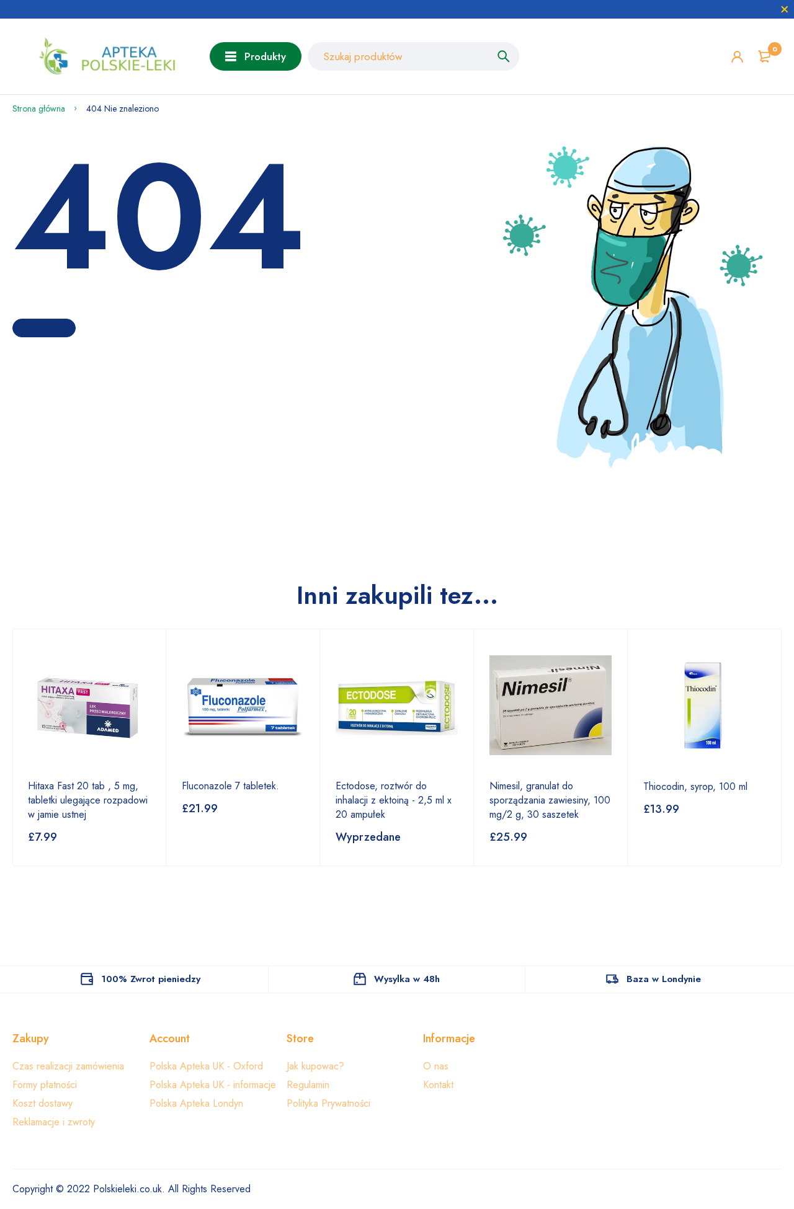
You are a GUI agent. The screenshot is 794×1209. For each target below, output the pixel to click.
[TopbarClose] (784, 9)
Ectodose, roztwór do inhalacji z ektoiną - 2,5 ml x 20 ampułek (394, 800)
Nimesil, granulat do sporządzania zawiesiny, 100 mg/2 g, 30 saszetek (549, 800)
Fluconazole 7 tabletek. (230, 786)
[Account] (737, 57)
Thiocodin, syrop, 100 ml (695, 786)
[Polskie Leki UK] (101, 56)
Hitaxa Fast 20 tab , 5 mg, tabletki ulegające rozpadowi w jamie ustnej (88, 800)
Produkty (265, 56)
